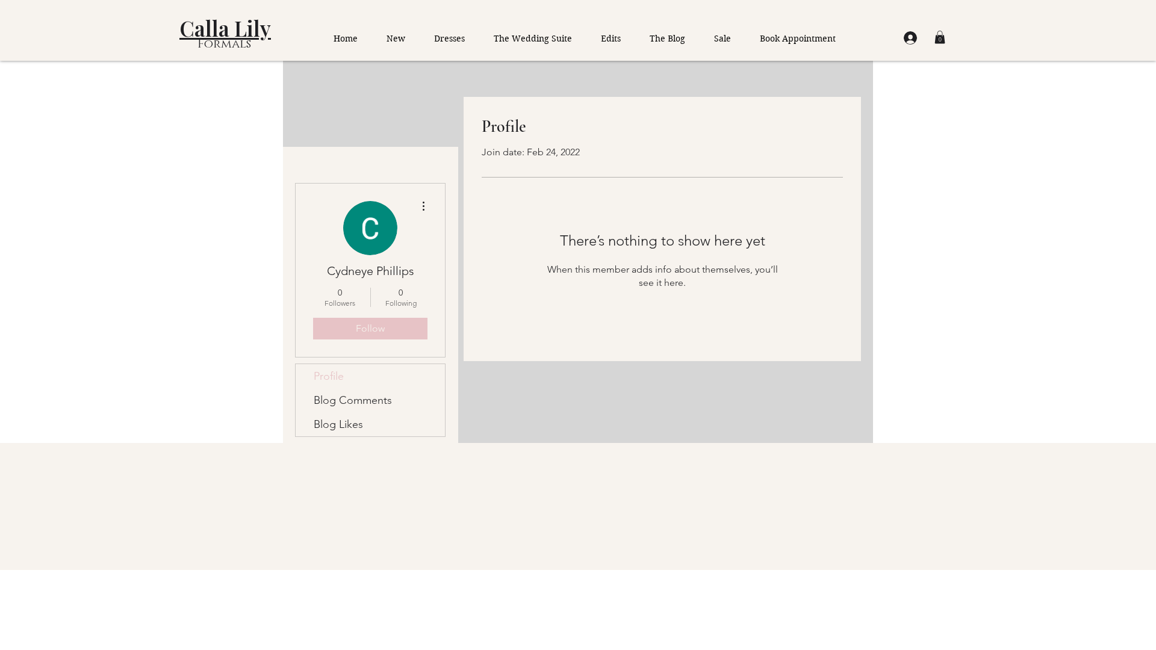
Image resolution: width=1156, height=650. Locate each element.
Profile (329, 376)
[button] (939, 37)
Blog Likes (338, 424)
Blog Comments (353, 400)
